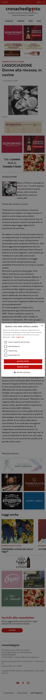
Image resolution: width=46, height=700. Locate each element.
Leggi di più (20, 337)
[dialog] (23, 350)
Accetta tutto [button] (23, 361)
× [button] (42, 326)
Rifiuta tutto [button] (23, 367)
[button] (23, 372)
